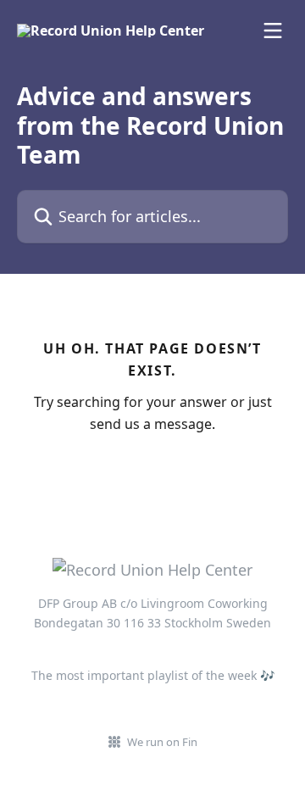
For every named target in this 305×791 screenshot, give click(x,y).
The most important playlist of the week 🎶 (152, 675)
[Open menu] (273, 30)
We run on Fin (162, 741)
